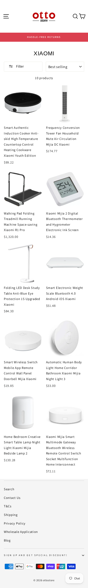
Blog (7, 540)
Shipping (11, 514)
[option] (44, 37)
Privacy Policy (14, 523)
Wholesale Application (21, 531)
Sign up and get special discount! (35, 555)
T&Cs (8, 506)
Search (9, 489)
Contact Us (12, 497)
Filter (19, 66)
